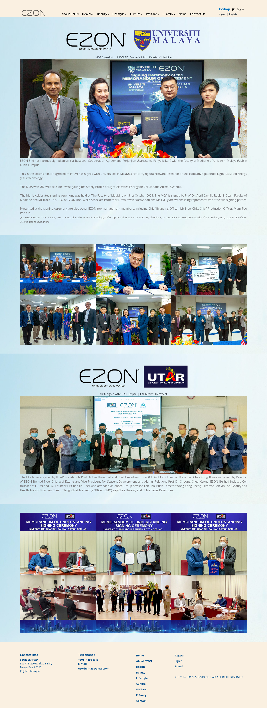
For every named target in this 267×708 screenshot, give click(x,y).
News (182, 14)
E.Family (168, 14)
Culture (135, 14)
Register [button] (233, 14)
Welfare (151, 14)
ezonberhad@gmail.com (93, 668)
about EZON (70, 14)
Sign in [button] (222, 14)
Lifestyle (118, 14)
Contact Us (197, 14)
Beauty (102, 14)
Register (179, 655)
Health (87, 14)
